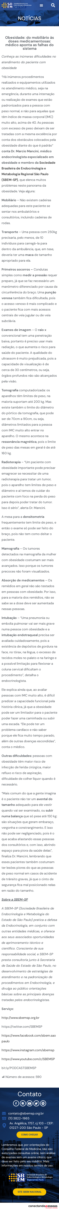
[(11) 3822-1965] (4, 1118)
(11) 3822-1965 (18, 1118)
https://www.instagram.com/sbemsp (28, 1050)
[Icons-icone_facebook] (16, 1103)
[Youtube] (30, 1103)
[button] (41, 5)
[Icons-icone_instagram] (23, 1103)
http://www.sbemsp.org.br (20, 1018)
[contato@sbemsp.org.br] (4, 1113)
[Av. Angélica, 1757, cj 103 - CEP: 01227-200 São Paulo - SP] (4, 1125)
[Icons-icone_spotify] (43, 1103)
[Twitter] (36, 1103)
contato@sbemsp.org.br (26, 1113)
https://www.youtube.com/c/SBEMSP (28, 1059)
